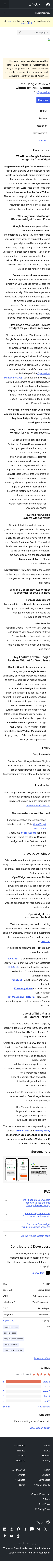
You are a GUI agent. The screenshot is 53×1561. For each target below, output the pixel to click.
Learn (47, 1469)
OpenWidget (43, 92)
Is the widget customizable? (35, 1236)
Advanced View (42, 1358)
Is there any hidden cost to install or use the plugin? (36, 1215)
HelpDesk (13, 967)
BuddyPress (42, 1509)
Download (43, 100)
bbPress (44, 1504)
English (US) (8, 1320)
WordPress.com (40, 1494)
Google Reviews (11, 1344)
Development (40, 133)
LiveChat (13, 958)
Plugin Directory (42, 13)
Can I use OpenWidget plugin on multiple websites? (35, 1225)
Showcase (19, 1445)
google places (10, 1333)
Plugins (21, 1455)
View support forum (40, 1427)
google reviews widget (13, 1350)
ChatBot (17, 979)
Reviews (42, 118)
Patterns (20, 1460)
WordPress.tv (41, 1485)
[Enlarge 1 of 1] (46, 1160)
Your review (44, 1406)
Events (21, 1474)
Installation (41, 125)
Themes (21, 1450)
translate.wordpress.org (38, 805)
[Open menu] (4, 4)
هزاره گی (39, 1522)
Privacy (46, 1460)
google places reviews (13, 1339)
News (47, 1450)
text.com (45, 941)
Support (43, 140)
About (47, 1445)
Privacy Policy (42, 1130)
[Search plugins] (20, 32)
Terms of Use (21, 1130)
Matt (46, 1499)
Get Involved (18, 1469)
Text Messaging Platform (20, 996)
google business (11, 1327)
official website (28, 832)
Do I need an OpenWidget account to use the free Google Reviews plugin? (36, 1203)
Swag (21, 1485)
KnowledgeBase (23, 988)
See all (6, 1406)
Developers (44, 1479)
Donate (20, 1479)
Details (43, 111)
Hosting (46, 1455)
